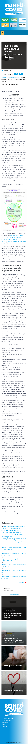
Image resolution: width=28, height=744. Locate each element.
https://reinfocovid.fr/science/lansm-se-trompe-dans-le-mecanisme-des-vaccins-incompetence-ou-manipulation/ (13, 528)
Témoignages (5, 722)
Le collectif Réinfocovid (7, 718)
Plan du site (4, 730)
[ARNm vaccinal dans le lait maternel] (14, 658)
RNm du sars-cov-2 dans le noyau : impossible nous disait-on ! (13, 615)
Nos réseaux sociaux (6, 734)
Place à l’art (4, 726)
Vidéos (3, 724)
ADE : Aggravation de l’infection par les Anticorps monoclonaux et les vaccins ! (14, 640)
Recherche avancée (6, 732)
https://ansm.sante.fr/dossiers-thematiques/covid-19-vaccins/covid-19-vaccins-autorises (12, 534)
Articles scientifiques (13, 77)
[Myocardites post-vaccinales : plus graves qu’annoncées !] (14, 683)
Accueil (4, 77)
